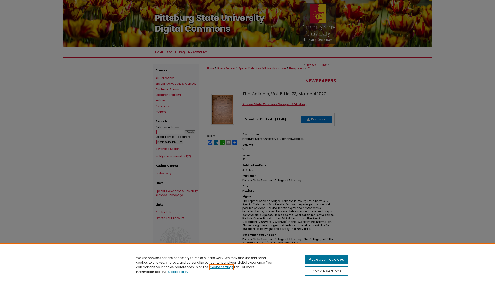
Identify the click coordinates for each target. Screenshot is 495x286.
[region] (247, 264)
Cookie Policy (178, 272)
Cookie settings (221, 267)
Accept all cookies (326, 259)
